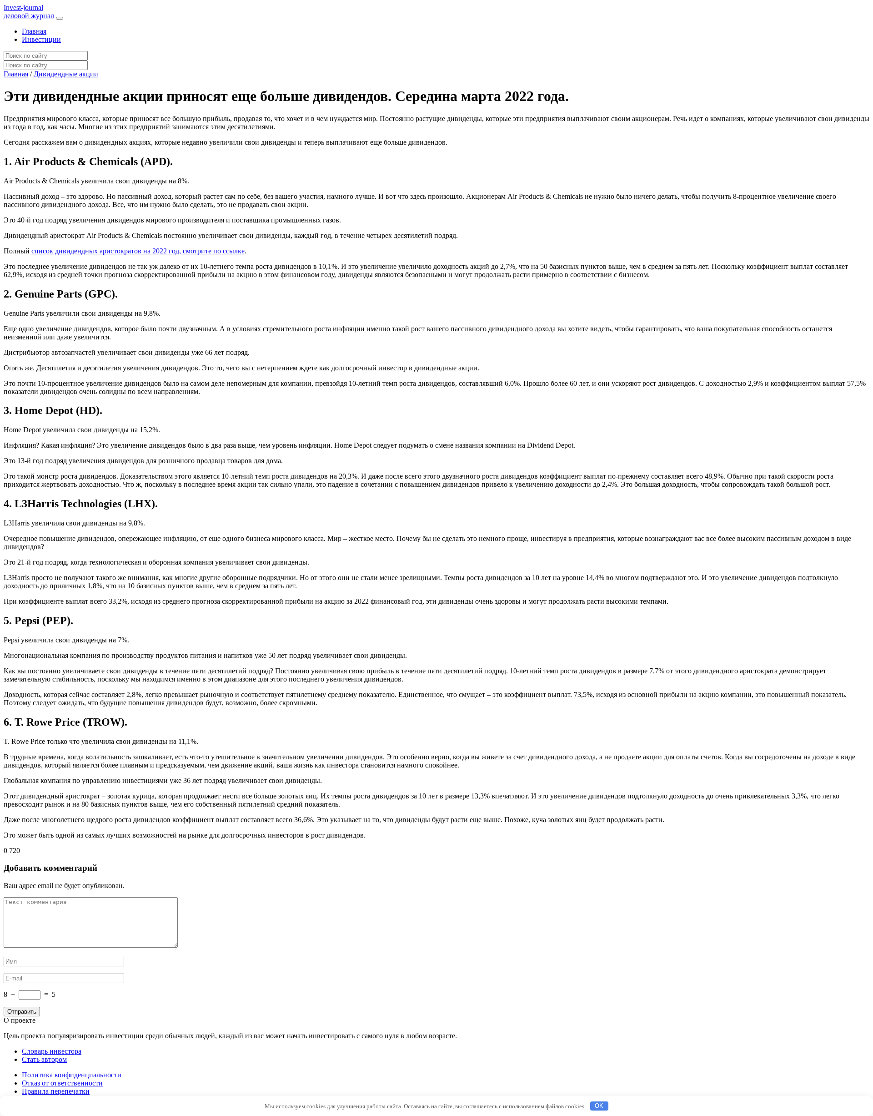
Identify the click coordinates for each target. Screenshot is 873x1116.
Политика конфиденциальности (71, 1075)
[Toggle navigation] (59, 18)
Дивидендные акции (66, 74)
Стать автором (44, 1059)
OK (599, 1105)
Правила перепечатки (56, 1091)
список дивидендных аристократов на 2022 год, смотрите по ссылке (138, 251)
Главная (34, 31)
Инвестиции (41, 39)
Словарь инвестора (51, 1051)
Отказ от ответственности (62, 1083)
